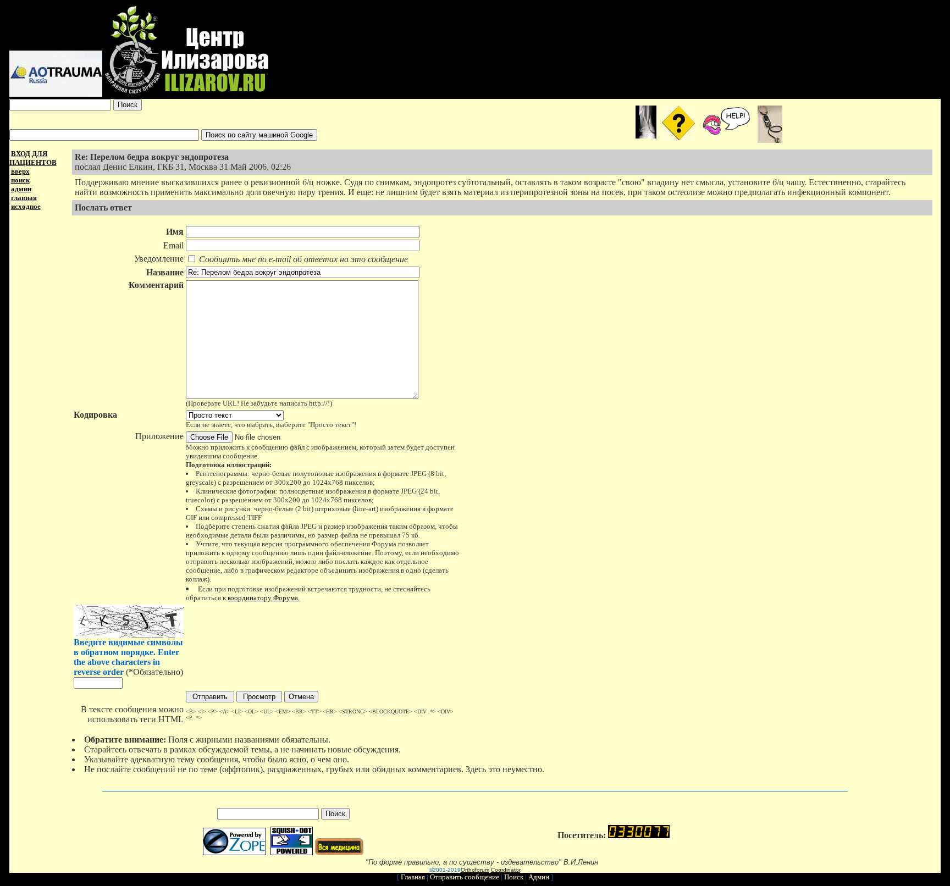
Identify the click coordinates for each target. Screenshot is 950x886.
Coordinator (505, 870)
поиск (20, 180)
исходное (26, 206)
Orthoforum (475, 870)
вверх (20, 171)
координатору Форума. (264, 598)
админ (21, 189)
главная (24, 197)
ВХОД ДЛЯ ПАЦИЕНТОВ (33, 158)
